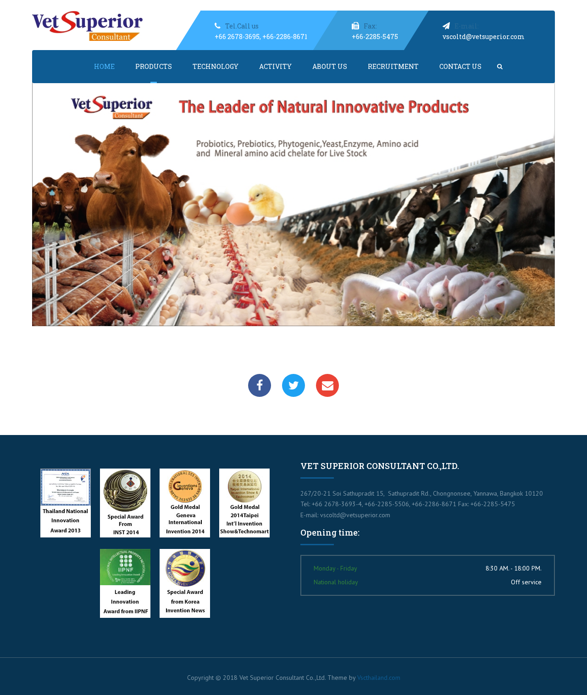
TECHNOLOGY (215, 66)
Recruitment (393, 66)
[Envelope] (327, 385)
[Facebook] (259, 385)
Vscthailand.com (378, 677)
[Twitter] (293, 385)
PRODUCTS (153, 66)
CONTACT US (460, 66)
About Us (329, 66)
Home (104, 66)
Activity (275, 66)
